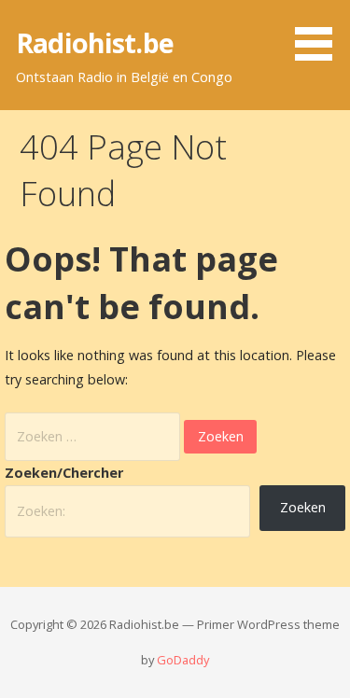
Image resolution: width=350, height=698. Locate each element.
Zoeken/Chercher (64, 473)
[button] (320, 33)
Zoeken (303, 507)
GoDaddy (183, 659)
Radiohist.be (95, 42)
